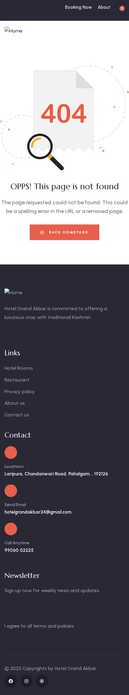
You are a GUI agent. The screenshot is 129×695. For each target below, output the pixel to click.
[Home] (13, 31)
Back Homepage (68, 232)
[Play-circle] (42, 681)
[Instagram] (26, 681)
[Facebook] (10, 681)
